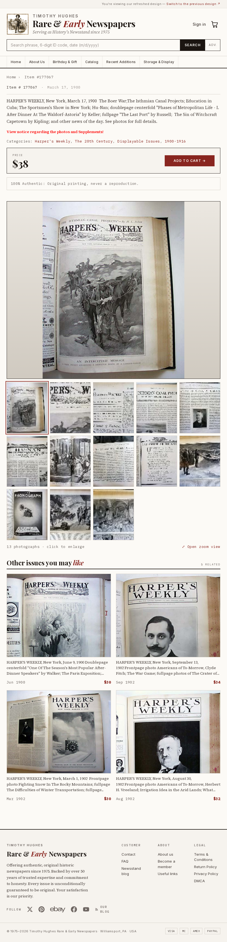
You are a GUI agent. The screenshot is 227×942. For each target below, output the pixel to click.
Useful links (168, 873)
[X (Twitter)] (30, 909)
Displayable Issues (138, 141)
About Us (37, 62)
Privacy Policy (206, 873)
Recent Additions (121, 62)
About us (165, 854)
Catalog (92, 62)
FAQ (125, 861)
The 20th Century (94, 141)
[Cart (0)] (214, 24)
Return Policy (205, 867)
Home (16, 62)
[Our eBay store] (57, 909)
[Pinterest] (41, 909)
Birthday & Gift (65, 62)
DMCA (199, 881)
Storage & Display (159, 62)
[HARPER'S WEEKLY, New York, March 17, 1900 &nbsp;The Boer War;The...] (27, 407)
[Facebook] (74, 909)
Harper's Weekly (52, 141)
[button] (113, 290)
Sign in (199, 24)
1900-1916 (175, 141)
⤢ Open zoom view (201, 546)
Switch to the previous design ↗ (193, 4)
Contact (128, 854)
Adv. (213, 45)
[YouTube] (86, 909)
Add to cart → (190, 161)
